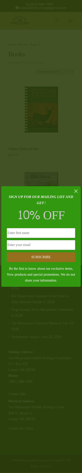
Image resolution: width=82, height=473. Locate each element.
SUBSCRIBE (41, 257)
